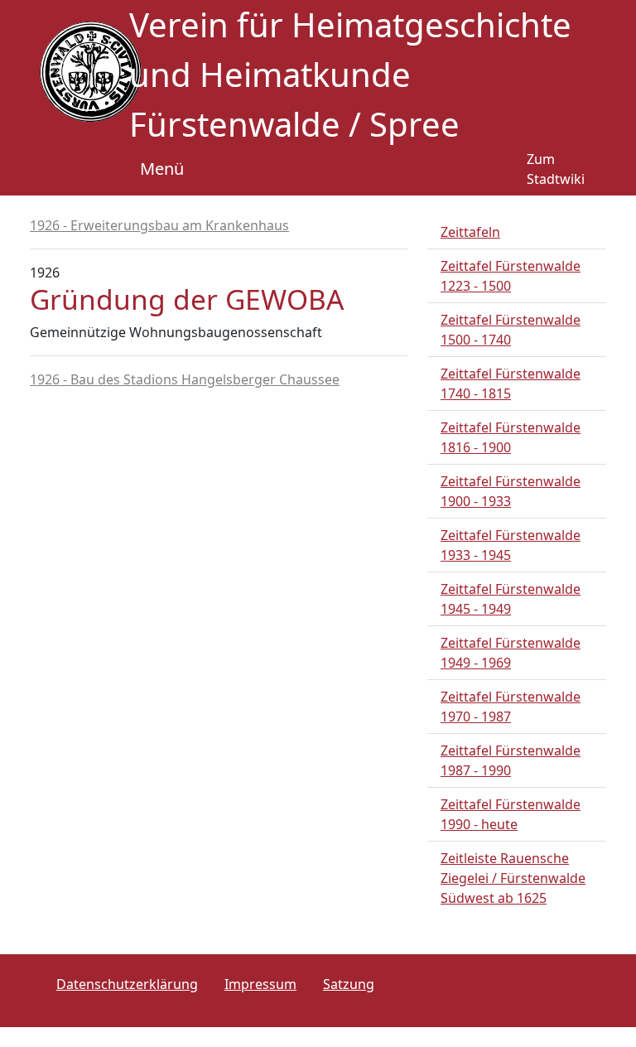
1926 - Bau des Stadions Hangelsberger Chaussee (185, 379)
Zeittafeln (470, 232)
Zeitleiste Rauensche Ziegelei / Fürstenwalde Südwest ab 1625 (513, 878)
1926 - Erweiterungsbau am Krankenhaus (159, 225)
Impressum (260, 984)
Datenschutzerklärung (127, 984)
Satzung (348, 984)
